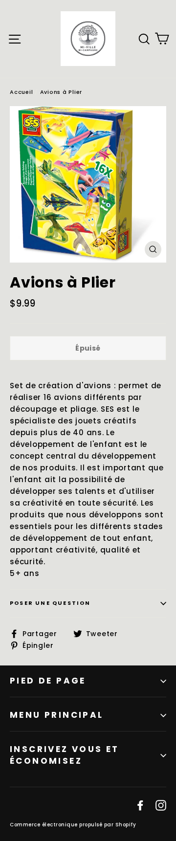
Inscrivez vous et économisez (64, 755)
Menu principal (57, 715)
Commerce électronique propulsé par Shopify (73, 824)
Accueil (21, 92)
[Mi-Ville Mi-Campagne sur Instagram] (160, 805)
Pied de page (48, 680)
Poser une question (50, 603)
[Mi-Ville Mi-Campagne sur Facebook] (140, 805)
